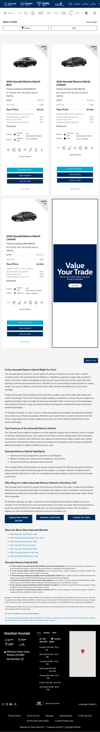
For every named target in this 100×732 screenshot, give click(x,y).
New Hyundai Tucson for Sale (23, 549)
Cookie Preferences (64, 721)
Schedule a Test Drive (50, 517)
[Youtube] (11, 704)
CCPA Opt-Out (85, 715)
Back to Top (91, 360)
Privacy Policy (14, 715)
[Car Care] (9, 639)
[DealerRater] (15, 704)
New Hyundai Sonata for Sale (23, 541)
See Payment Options (25, 170)
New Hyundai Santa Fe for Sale (24, 552)
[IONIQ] (9, 644)
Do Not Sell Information (38, 721)
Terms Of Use (33, 715)
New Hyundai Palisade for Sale (24, 556)
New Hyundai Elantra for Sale (23, 534)
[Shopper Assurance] (22, 639)
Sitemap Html (65, 715)
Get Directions (14, 659)
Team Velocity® (38, 727)
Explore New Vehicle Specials (18, 519)
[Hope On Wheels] (22, 644)
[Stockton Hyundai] (10, 13)
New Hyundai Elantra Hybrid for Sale (27, 538)
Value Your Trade (25, 181)
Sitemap (49, 715)
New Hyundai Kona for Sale (22, 545)
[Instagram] (7, 704)
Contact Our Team (81, 517)
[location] (99, 3)
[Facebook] (3, 704)
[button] (82, 651)
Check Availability (25, 175)
